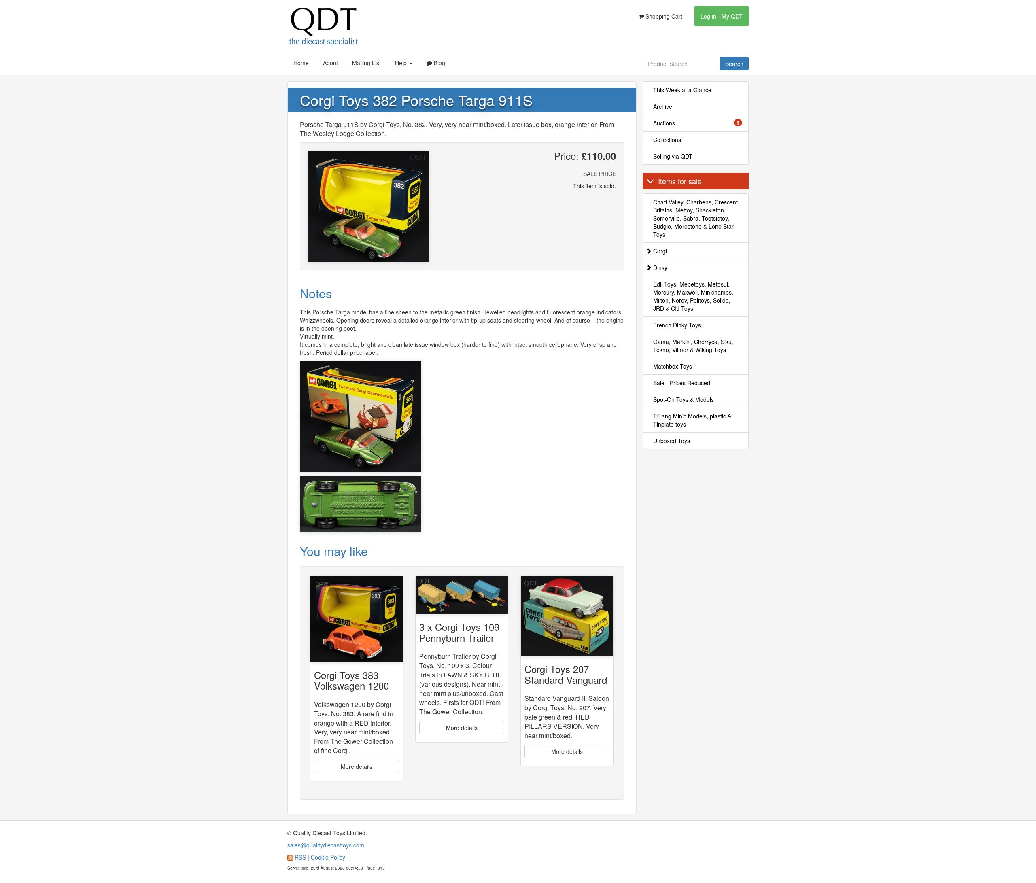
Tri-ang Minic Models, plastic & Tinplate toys (692, 420)
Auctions (696, 123)
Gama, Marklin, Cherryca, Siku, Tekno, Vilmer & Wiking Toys (693, 345)
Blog (438, 63)
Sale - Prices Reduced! (682, 383)
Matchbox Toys (672, 366)
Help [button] (401, 63)
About (330, 63)
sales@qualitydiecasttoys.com (325, 845)
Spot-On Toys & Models (683, 399)
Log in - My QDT (722, 16)
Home (301, 63)
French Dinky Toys (677, 325)
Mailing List (366, 63)
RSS (300, 857)
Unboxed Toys (671, 441)
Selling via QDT (672, 156)
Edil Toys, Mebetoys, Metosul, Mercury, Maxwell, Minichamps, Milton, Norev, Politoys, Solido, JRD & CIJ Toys (693, 296)
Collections (667, 140)
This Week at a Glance (682, 90)
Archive (662, 106)
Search (734, 63)
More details (356, 766)
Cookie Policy (328, 857)
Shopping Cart (663, 16)
